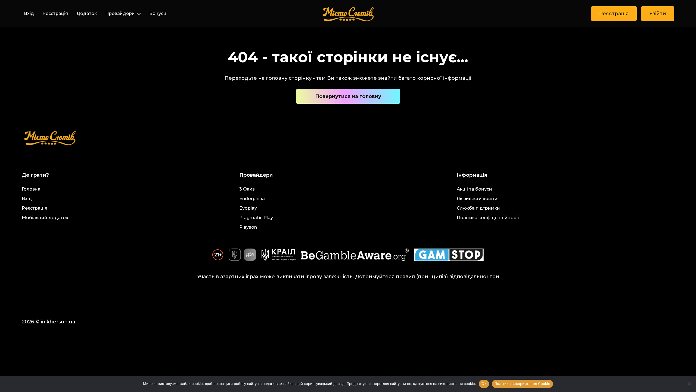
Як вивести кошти (477, 198)
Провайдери (120, 13)
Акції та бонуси (474, 189)
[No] (689, 384)
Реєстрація (55, 13)
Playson (248, 227)
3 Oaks (247, 189)
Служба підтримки (478, 208)
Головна (31, 189)
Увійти (657, 14)
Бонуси (157, 13)
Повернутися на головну (348, 96)
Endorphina (252, 198)
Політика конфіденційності (488, 217)
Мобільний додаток (45, 217)
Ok (483, 383)
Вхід (29, 13)
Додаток (86, 13)
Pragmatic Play (256, 217)
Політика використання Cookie (522, 383)
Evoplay (248, 208)
